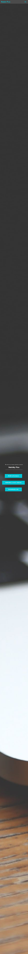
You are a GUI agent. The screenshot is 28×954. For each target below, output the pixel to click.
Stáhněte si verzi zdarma (13, 482)
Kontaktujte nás (13, 489)
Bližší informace (13, 476)
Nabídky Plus (5, 2)
